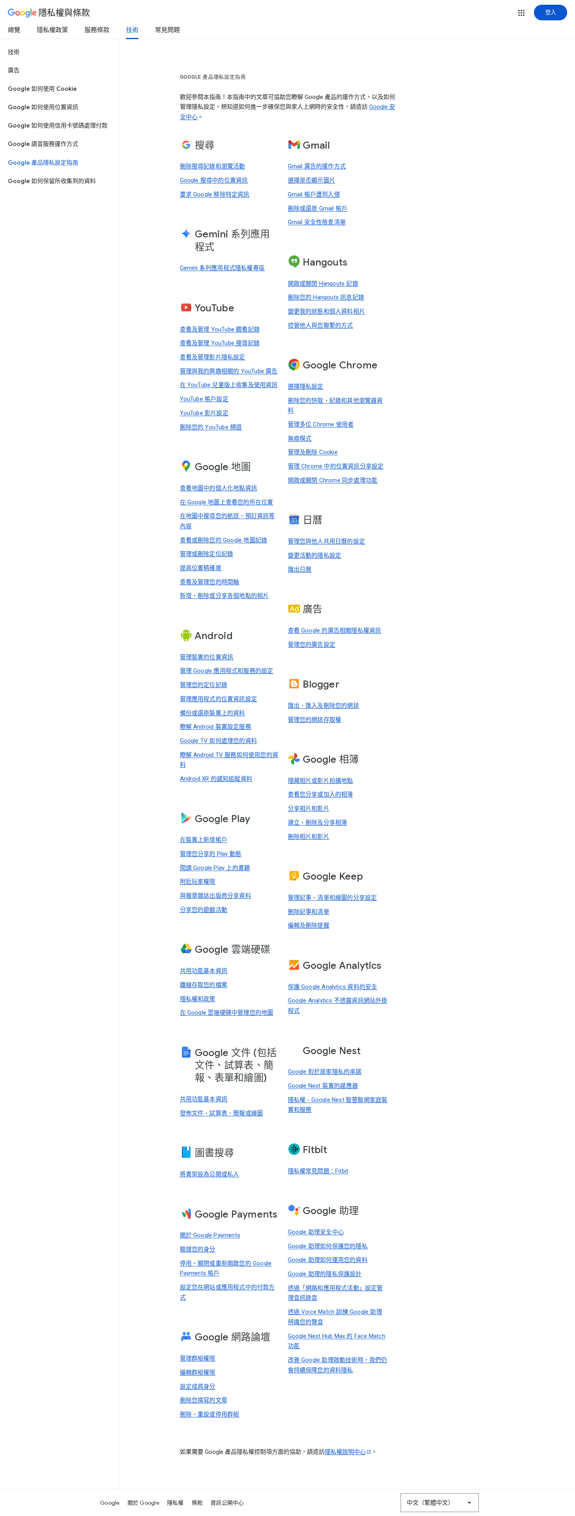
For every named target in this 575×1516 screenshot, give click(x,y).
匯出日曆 (300, 569)
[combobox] (440, 1502)
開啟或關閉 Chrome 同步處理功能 (333, 480)
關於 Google (143, 1502)
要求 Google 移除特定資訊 (215, 194)
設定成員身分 (198, 1386)
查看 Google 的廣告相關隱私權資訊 (334, 630)
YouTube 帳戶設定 (204, 398)
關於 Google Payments (210, 1235)
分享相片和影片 (308, 808)
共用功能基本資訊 (204, 970)
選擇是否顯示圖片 (312, 180)
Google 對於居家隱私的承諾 (325, 1071)
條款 (197, 1502)
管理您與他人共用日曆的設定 (326, 541)
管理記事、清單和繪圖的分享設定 (332, 897)
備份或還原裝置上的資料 (212, 713)
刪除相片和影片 (308, 836)
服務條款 (97, 30)
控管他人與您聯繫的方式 (320, 325)
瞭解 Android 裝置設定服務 (215, 726)
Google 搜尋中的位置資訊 (214, 180)
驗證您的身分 (198, 1249)
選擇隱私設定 (305, 386)
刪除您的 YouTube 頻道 (211, 427)
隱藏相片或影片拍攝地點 (320, 780)
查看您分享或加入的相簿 (320, 794)
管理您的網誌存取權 (314, 719)
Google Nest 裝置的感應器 (323, 1085)
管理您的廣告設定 (312, 644)
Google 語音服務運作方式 (43, 143)
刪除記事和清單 (308, 911)
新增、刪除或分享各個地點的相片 (224, 595)
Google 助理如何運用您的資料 (328, 1259)
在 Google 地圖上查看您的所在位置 (226, 502)
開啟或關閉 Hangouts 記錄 (323, 283)
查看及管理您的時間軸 (209, 582)
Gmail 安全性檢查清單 (317, 222)
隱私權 (175, 1502)
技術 (132, 30)
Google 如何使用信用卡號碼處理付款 (58, 125)
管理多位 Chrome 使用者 (321, 424)
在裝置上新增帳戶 (204, 839)
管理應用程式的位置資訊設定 (218, 698)
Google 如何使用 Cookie (42, 88)
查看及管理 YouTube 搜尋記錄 (220, 343)
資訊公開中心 (227, 1502)
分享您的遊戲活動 (204, 909)
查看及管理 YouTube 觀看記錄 (220, 329)
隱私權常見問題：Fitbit (318, 1171)
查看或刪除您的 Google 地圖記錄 (224, 540)
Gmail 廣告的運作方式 (317, 166)
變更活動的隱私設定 (314, 555)
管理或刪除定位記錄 (207, 553)
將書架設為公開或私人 (209, 1174)
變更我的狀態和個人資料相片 (326, 311)
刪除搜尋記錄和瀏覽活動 (212, 166)
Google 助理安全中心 (316, 1232)
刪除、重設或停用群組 (209, 1414)
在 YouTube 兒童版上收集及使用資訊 (229, 384)
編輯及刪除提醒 (308, 925)
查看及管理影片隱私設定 (212, 357)
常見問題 (167, 30)
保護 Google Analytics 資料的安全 (332, 986)
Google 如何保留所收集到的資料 (52, 181)
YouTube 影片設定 (204, 413)
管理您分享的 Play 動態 (211, 853)
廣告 (14, 70)
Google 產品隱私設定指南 (43, 162)
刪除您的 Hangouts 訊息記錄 (326, 297)
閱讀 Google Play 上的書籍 (215, 867)
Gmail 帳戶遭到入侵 (314, 194)
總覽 (14, 30)
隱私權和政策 (198, 998)
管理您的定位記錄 (204, 684)
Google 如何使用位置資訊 (43, 107)
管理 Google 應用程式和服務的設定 (226, 670)
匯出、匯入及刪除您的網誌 (323, 705)
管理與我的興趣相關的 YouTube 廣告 (229, 371)
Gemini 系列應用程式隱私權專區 (222, 267)
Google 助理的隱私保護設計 (325, 1273)
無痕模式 (300, 438)
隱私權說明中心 (345, 1451)
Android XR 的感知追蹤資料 (216, 778)
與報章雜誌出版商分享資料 (215, 895)
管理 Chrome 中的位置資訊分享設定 (336, 466)
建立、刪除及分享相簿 (317, 822)
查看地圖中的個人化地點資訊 (218, 488)
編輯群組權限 (198, 1372)
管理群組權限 (198, 1358)
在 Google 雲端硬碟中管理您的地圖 (226, 1012)
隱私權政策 (52, 30)
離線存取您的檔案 (204, 984)
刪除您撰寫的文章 (204, 1400)
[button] (521, 13)
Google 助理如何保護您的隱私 (328, 1246)
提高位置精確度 (200, 567)
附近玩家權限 (198, 881)
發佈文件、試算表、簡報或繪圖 (221, 1113)
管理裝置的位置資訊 (207, 657)
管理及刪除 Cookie (313, 452)
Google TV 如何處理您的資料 (218, 740)
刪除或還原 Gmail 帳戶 (318, 208)
